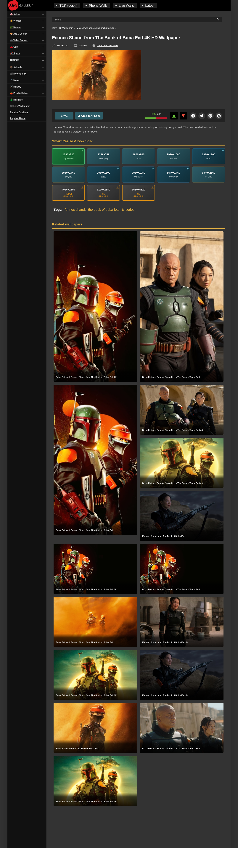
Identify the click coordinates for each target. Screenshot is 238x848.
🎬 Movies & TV (18, 73)
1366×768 (104, 154)
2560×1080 (138, 172)
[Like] (174, 115)
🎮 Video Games (19, 40)
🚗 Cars (14, 47)
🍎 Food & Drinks (19, 93)
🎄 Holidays (16, 99)
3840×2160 (208, 172)
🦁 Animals (16, 67)
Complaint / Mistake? (107, 45)
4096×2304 (68, 189)
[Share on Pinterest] (210, 115)
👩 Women (15, 21)
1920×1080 (173, 154)
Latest (149, 5)
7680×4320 (138, 189)
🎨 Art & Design (18, 34)
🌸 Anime (15, 14)
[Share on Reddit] (219, 115)
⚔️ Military (15, 86)
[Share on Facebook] (193, 115)
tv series (128, 209)
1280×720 (68, 154)
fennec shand (75, 209)
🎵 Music (15, 80)
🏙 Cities (14, 60)
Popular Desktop (19, 112)
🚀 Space (15, 53)
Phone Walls (98, 5)
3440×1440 (173, 172)
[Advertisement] (186, 77)
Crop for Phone (91, 115)
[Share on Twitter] (201, 115)
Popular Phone (17, 118)
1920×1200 (208, 154)
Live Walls (126, 5)
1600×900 (138, 154)
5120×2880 (103, 189)
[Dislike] (183, 115)
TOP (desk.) (69, 5)
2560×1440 (68, 172)
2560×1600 (103, 172)
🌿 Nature (15, 27)
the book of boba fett (103, 209)
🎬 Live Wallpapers (20, 106)
